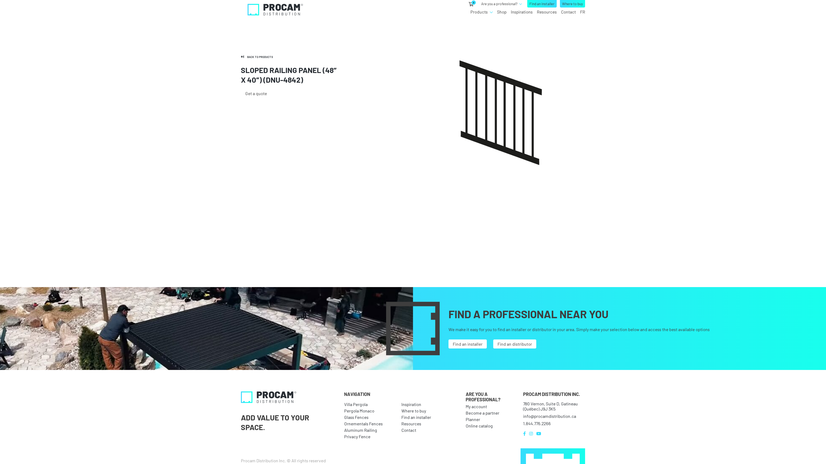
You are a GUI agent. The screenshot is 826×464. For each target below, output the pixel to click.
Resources (547, 11)
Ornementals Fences (363, 423)
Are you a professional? (499, 4)
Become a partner (482, 412)
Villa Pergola (356, 404)
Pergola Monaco (359, 410)
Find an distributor (515, 344)
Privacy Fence (357, 436)
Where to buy (572, 4)
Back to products (260, 57)
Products (479, 11)
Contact (568, 11)
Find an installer (542, 4)
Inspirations (522, 11)
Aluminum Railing (360, 430)
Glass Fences (356, 417)
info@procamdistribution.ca (549, 416)
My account (476, 406)
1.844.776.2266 (537, 423)
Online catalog (479, 425)
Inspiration (411, 404)
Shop (502, 11)
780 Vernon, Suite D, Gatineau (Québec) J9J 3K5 (550, 406)
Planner (473, 419)
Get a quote (256, 93)
